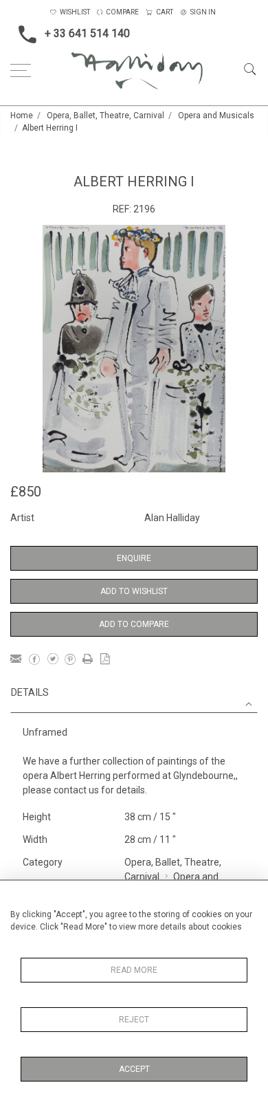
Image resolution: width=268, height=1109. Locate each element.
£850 (25, 491)
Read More (134, 970)
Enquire (134, 558)
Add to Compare (134, 624)
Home (21, 115)
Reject (134, 1019)
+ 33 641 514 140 (87, 33)
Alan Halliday (172, 517)
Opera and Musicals (216, 115)
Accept (134, 1069)
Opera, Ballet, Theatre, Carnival (105, 115)
